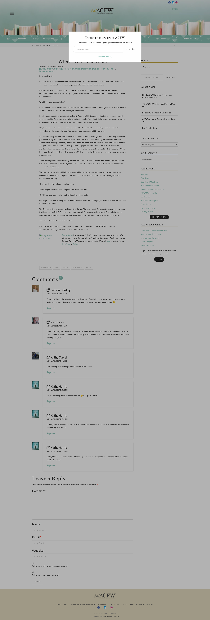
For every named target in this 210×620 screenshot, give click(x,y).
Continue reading (105, 56)
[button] (12, 14)
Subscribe (130, 49)
